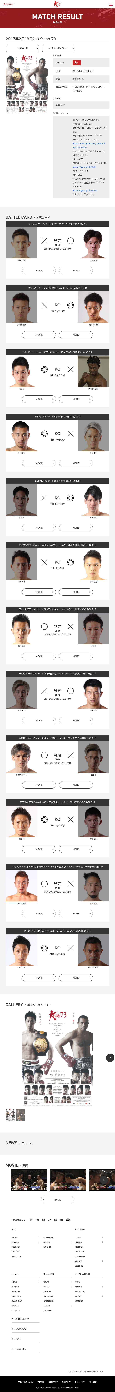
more (76, 270)
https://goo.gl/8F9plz (84, 167)
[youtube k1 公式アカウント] (61, 1219)
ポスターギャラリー (58, 48)
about (46, 1242)
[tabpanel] (29, 1180)
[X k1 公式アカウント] (31, 1219)
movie (39, 270)
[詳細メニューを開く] (111, 4)
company (80, 1382)
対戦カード (22, 48)
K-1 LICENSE (19, 1349)
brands (16, 1251)
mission (93, 1382)
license (47, 1247)
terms (41, 1382)
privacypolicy (25, 1382)
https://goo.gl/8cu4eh (85, 191)
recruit (66, 1382)
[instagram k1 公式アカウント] (37, 1219)
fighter (16, 1247)
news (14, 1237)
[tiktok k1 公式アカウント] (49, 1219)
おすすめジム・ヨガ (75, 1371)
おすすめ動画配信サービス (93, 1371)
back (57, 1199)
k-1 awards (19, 1329)
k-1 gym (16, 1339)
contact (53, 1382)
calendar (48, 1237)
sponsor (16, 1256)
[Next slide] (110, 1058)
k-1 (20, 1319)
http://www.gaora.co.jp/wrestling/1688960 (89, 145)
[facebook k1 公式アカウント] (43, 1219)
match (15, 1242)
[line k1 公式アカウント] (55, 1219)
